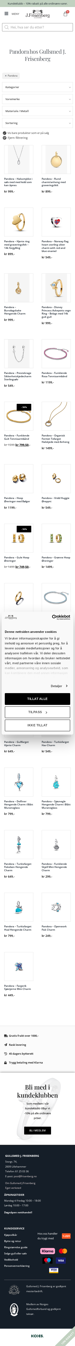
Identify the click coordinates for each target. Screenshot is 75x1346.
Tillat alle (37, 699)
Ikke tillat (38, 725)
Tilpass (35, 712)
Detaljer (56, 686)
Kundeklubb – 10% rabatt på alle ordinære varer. (38, 3)
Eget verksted (13, 1188)
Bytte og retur (12, 1241)
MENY (15, 14)
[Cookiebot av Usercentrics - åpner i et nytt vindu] (53, 617)
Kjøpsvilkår (10, 1235)
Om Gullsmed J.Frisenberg (20, 1183)
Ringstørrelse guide (16, 1247)
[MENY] (6, 14)
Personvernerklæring (17, 1266)
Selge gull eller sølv (15, 1253)
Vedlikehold (11, 1259)
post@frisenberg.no (25, 1176)
